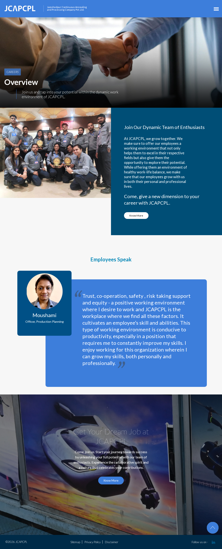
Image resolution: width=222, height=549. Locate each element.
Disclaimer (111, 542)
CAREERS (13, 72)
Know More (136, 215)
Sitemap (75, 542)
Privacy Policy (93, 542)
